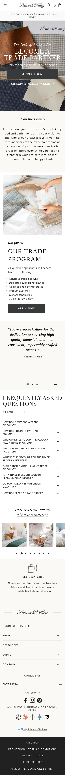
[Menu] (5, 5)
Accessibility (32, 762)
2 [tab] (32, 384)
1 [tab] (28, 384)
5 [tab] (34, 553)
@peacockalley (32, 514)
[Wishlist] (54, 5)
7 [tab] (43, 553)
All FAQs (8, 411)
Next (55, 384)
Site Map (32, 742)
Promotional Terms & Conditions (32, 749)
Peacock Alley (34, 768)
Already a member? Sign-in (33, 84)
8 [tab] (48, 553)
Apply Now (32, 74)
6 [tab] (39, 553)
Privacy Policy (32, 755)
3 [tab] (37, 384)
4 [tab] (30, 553)
